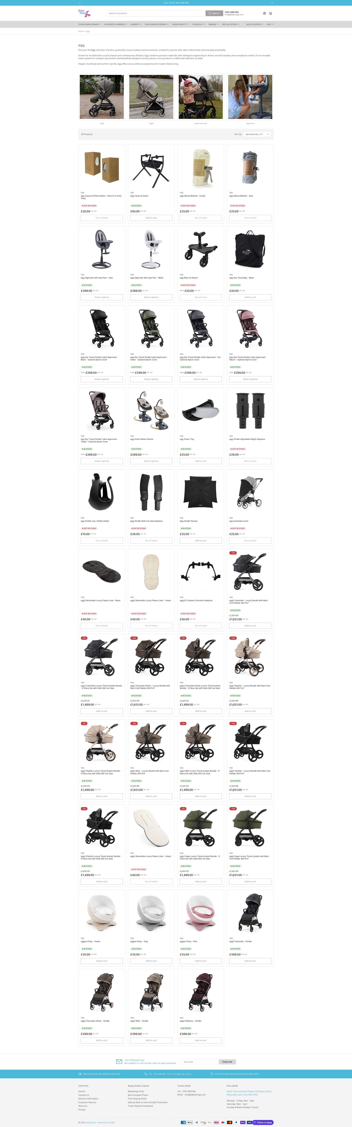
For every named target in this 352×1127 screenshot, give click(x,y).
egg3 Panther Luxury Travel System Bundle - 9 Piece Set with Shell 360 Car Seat (101, 857)
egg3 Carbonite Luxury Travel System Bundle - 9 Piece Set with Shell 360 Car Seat (101, 686)
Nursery (134, 24)
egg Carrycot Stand (139, 196)
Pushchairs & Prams (88, 24)
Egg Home (250, 123)
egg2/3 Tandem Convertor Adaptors (196, 600)
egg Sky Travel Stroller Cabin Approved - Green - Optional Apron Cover (148, 358)
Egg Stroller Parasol (188, 521)
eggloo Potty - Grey (139, 941)
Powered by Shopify (106, 1122)
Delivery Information (88, 1098)
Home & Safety (179, 24)
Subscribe (227, 1061)
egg (87, 31)
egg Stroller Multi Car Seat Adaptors (146, 521)
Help (269, 24)
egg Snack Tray (187, 439)
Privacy (82, 1109)
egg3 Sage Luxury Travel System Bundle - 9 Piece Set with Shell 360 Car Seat (200, 857)
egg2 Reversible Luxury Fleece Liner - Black (100, 600)
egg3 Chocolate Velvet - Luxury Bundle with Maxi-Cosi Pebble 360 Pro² (150, 686)
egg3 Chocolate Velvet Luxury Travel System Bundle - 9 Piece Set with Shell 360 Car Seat (200, 686)
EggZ (151, 123)
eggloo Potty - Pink (188, 941)
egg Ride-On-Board (189, 278)
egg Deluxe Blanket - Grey (241, 196)
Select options (102, 297)
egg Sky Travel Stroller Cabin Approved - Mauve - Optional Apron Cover (247, 358)
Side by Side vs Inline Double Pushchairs (148, 1102)
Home (80, 31)
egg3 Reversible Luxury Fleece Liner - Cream (150, 856)
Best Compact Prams (138, 1095)
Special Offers (229, 24)
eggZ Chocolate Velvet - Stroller (95, 1021)
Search (216, 13)
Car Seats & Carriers (114, 24)
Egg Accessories (201, 123)
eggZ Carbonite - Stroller (240, 941)
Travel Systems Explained (140, 1106)
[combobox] (165, 13)
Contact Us (83, 1095)
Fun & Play (198, 24)
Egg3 (102, 123)
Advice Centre (253, 24)
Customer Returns (87, 1102)
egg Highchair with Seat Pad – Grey (97, 278)
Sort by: (238, 134)
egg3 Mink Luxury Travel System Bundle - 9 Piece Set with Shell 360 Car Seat (199, 772)
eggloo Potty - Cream (90, 941)
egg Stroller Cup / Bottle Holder (95, 521)
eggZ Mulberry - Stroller (190, 1021)
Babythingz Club (136, 1091)
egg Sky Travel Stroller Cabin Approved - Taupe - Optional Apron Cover (99, 440)
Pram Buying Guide (137, 1098)
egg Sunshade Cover (238, 521)
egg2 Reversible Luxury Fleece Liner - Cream (150, 600)
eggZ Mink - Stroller (139, 1021)
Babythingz (91, 1122)
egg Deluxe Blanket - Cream (192, 196)
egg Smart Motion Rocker (141, 439)
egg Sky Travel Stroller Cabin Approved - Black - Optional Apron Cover (99, 358)
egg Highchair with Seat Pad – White (146, 278)
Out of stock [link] (201, 297)
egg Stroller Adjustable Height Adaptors (247, 439)
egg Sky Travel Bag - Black (241, 278)
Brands (212, 24)
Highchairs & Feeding (155, 24)
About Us (82, 1106)
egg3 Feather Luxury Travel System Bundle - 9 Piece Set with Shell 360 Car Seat (101, 772)
